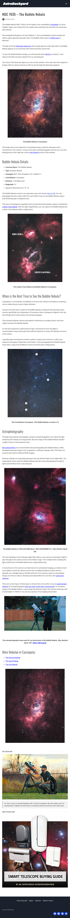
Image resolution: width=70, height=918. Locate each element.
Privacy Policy (48, 901)
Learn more (60, 806)
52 (54, 193)
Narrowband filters (9, 448)
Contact (38, 901)
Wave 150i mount (39, 643)
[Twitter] (66, 913)
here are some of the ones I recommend (39, 586)
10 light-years (54, 38)
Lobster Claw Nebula (9, 207)
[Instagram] (58, 913)
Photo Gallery (22, 901)
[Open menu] (66, 3)
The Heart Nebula (11, 661)
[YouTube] (55, 913)
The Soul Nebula (11, 664)
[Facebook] (62, 913)
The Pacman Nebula (12, 658)
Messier (50, 193)
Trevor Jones (10, 19)
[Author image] (3, 19)
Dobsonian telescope (23, 46)
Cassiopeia (54, 24)
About (31, 901)
